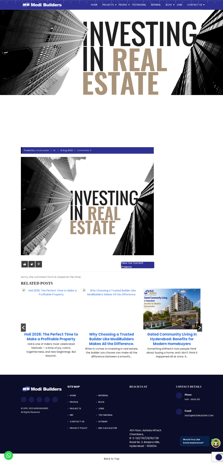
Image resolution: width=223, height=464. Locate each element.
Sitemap (103, 421)
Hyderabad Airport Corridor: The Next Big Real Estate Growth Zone (172, 339)
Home (94, 4)
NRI (71, 415)
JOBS (179, 4)
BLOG (169, 4)
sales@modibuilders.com (199, 415)
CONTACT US (194, 4)
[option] (51, 325)
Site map (73, 387)
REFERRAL (156, 4)
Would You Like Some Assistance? (193, 441)
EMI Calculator (107, 428)
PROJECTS (108, 4)
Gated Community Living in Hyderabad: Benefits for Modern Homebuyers (111, 339)
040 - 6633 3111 (192, 399)
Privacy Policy (79, 428)
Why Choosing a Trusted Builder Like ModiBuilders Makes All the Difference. (51, 339)
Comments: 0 (84, 150)
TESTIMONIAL (139, 4)
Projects (75, 408)
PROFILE (123, 4)
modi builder (42, 150)
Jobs (101, 408)
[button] (23, 328)
